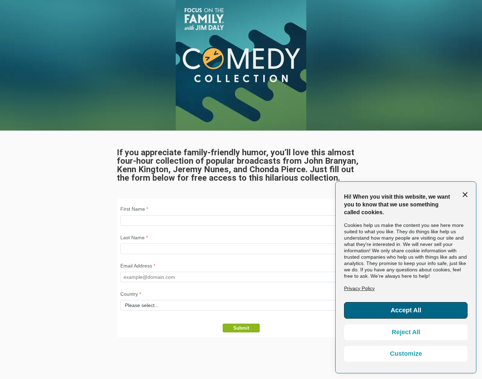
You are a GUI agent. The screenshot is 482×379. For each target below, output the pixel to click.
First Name (132, 209)
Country (129, 294)
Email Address (136, 266)
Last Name (132, 237)
